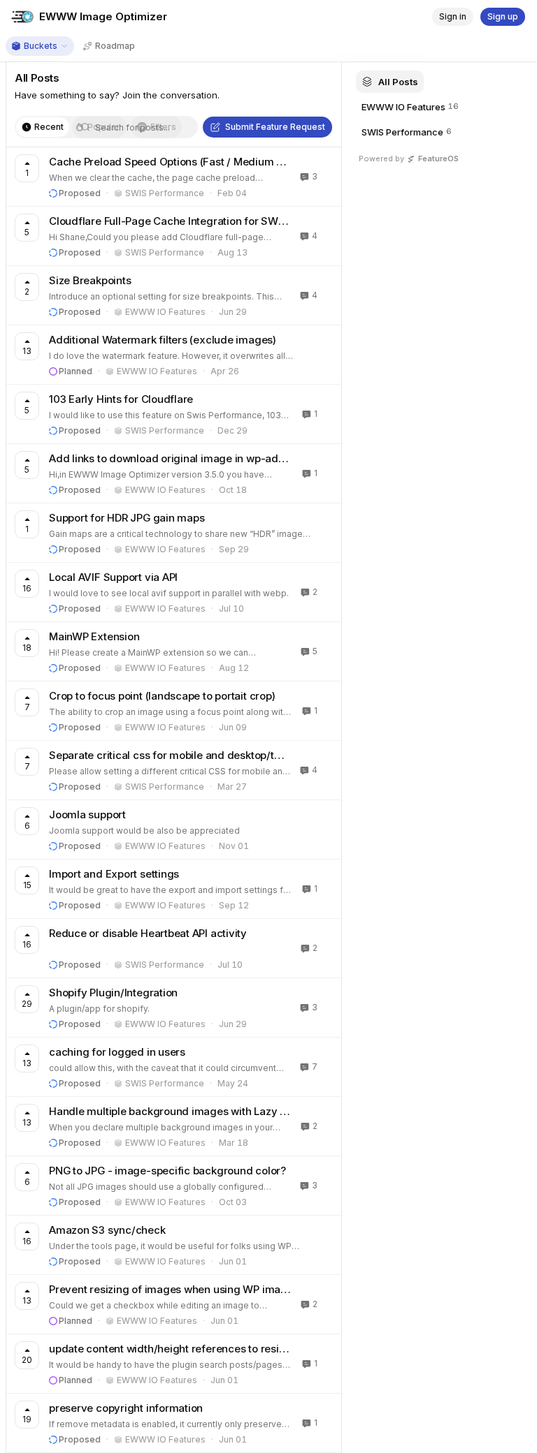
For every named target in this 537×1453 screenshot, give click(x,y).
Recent (49, 126)
